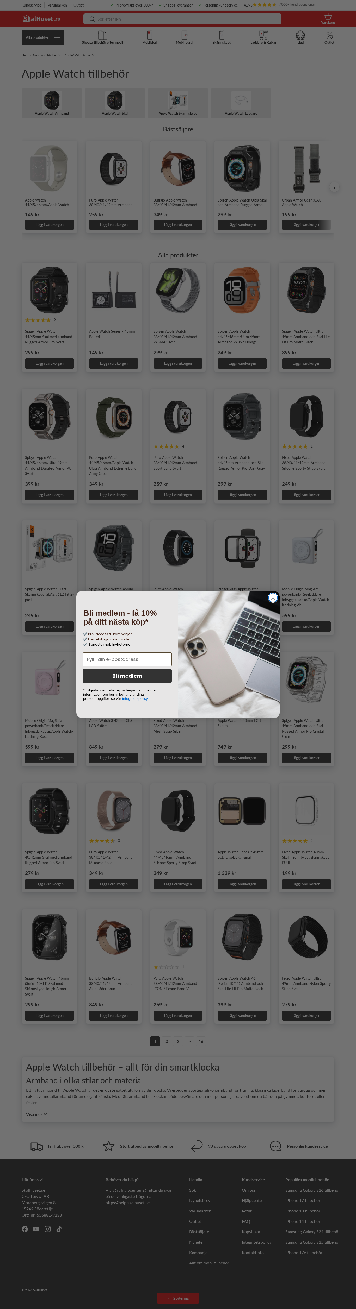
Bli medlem (127, 675)
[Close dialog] (273, 597)
